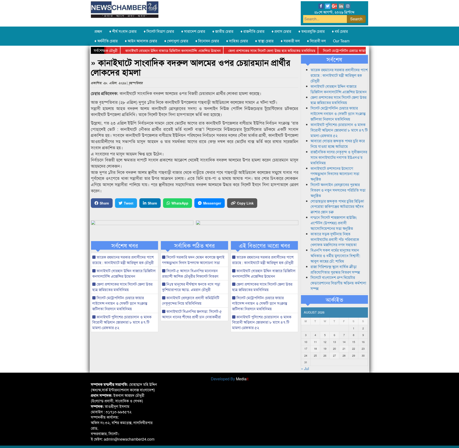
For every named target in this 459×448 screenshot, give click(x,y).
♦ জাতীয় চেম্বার (222, 31)
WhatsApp (179, 203)
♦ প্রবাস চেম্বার (281, 31)
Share (104, 203)
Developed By (229, 379)
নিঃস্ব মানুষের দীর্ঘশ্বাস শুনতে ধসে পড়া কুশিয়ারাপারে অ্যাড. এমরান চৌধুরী (191, 286)
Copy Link (245, 203)
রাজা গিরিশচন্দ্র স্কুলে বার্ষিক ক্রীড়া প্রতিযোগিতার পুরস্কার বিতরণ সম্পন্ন (335, 269)
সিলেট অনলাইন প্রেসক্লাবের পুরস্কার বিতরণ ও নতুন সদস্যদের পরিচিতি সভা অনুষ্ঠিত (338, 190)
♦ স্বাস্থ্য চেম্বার (264, 41)
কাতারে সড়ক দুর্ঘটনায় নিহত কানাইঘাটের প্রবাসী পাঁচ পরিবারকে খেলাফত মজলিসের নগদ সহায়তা (335, 239)
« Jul (305, 368)
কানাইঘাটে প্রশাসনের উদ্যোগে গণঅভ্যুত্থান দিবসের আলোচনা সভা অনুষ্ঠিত (335, 174)
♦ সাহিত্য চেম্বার (237, 41)
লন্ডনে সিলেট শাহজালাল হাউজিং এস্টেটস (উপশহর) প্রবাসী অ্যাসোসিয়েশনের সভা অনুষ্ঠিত (334, 223)
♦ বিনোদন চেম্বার (207, 41)
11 (315, 342)
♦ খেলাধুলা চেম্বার (176, 41)
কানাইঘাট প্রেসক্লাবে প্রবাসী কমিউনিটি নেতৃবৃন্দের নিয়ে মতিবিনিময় (190, 300)
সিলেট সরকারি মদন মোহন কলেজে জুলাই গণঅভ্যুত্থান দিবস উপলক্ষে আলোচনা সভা (193, 259)
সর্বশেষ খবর (124, 245)
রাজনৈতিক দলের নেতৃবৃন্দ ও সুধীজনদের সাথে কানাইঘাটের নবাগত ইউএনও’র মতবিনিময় (339, 157)
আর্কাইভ (334, 299)
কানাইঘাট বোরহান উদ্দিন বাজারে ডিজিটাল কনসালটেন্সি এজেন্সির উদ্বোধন (163, 50)
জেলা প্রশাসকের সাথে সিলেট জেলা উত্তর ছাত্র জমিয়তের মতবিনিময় (262, 50)
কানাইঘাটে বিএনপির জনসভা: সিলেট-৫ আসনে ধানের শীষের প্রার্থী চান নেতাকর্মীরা (192, 314)
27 (334, 355)
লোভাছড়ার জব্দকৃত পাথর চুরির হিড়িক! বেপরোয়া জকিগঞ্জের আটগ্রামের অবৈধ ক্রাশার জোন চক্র (337, 206)
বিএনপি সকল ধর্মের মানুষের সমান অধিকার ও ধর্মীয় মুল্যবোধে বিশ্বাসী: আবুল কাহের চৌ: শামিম (335, 255)
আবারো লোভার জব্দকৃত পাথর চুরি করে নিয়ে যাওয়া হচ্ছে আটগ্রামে (338, 143)
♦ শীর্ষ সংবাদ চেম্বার (123, 31)
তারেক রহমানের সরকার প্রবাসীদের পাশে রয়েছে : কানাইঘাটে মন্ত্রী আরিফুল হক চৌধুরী (123, 259)
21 (344, 348)
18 (315, 348)
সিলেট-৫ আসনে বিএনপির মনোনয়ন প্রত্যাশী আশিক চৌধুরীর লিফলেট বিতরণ (190, 273)
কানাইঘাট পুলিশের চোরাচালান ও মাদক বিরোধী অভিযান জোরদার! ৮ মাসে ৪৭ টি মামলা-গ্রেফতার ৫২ (122, 322)
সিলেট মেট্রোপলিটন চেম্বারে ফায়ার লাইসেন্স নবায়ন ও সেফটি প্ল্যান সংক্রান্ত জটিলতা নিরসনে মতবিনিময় (119, 303)
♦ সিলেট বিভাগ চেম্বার (159, 31)
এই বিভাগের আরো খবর (264, 245)
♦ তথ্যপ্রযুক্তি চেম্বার (311, 31)
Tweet (128, 203)
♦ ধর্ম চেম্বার (340, 31)
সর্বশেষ (334, 59)
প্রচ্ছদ (98, 31)
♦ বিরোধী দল (316, 41)
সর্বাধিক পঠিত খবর (194, 245)
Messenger (212, 203)
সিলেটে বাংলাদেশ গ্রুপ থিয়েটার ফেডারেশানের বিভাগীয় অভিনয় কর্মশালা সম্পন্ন (338, 283)
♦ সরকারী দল (290, 41)
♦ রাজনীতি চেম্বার (252, 31)
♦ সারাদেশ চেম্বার (193, 31)
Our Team (341, 41)
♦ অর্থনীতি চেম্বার (106, 41)
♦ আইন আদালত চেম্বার (141, 41)
